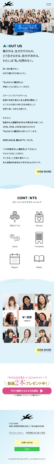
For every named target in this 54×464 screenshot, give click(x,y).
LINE (27, 449)
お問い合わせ (27, 442)
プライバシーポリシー (16, 432)
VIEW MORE (44, 171)
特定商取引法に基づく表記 (35, 432)
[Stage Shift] (27, 417)
